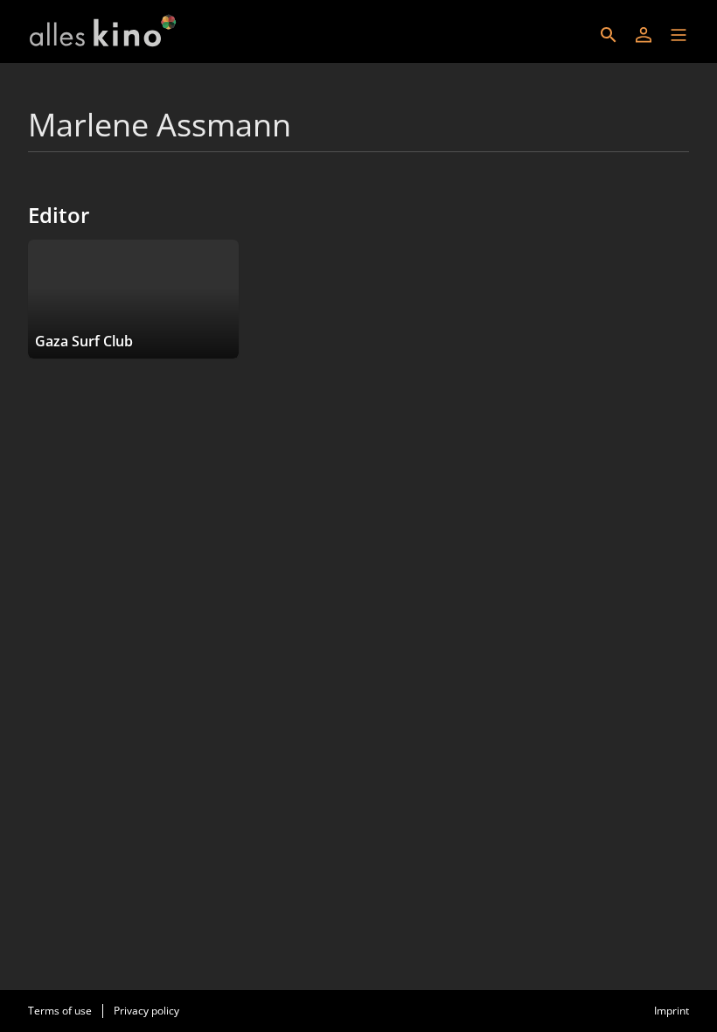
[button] (678, 34)
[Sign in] (643, 34)
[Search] (608, 34)
